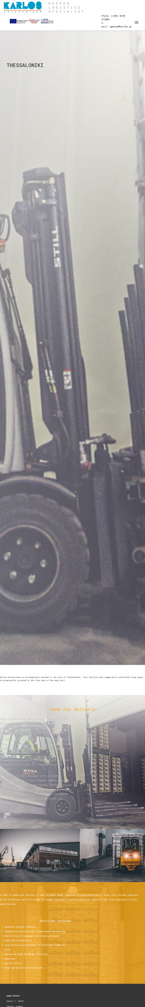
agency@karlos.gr (121, 26)
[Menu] (136, 22)
